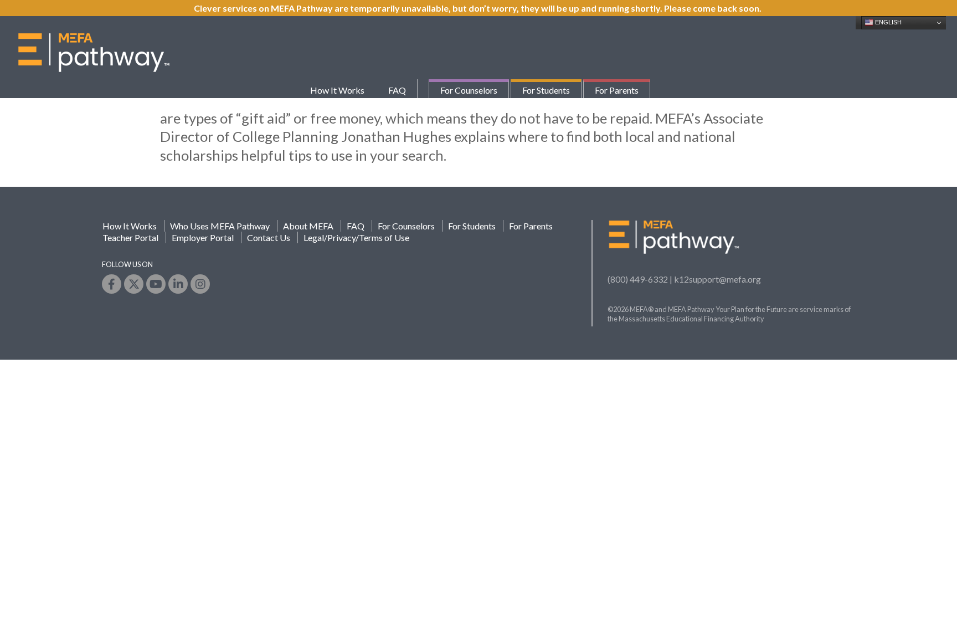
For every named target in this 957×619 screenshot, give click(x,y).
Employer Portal (203, 237)
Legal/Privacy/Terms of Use (356, 237)
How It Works (337, 90)
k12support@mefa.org (717, 279)
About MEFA (308, 226)
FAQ (397, 90)
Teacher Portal (130, 237)
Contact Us (268, 237)
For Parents (617, 90)
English (887, 22)
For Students (546, 90)
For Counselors (468, 90)
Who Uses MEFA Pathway (220, 226)
